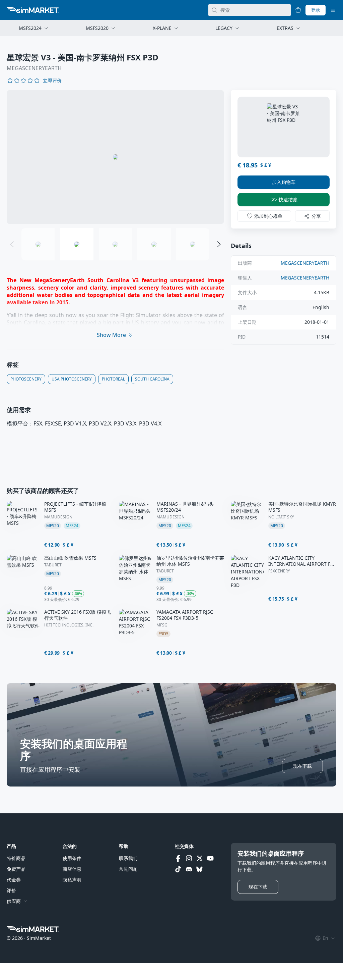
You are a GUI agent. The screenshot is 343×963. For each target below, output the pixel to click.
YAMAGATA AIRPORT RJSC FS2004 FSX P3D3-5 (184, 615)
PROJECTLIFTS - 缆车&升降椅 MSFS (75, 507)
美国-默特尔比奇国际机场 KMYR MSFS (302, 507)
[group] (115, 157)
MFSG (161, 625)
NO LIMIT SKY (281, 517)
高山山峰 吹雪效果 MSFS (70, 558)
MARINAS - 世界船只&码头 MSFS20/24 (185, 507)
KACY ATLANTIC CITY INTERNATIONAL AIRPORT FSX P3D (302, 561)
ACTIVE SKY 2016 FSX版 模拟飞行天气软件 (77, 615)
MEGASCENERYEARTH (34, 68)
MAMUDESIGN (58, 517)
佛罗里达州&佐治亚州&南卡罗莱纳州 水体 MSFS (190, 561)
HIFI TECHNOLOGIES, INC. (68, 625)
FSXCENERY (279, 571)
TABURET (53, 565)
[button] (52, 80)
